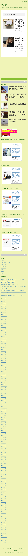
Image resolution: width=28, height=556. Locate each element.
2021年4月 (3, 419)
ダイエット (3, 266)
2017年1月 (3, 513)
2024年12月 (4, 338)
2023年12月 (4, 360)
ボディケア (19, 50)
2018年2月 (3, 489)
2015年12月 (4, 537)
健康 (2, 269)
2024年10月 (4, 341)
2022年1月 (3, 402)
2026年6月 (3, 305)
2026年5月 (3, 306)
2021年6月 (3, 415)
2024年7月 (3, 347)
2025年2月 (3, 334)
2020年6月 (3, 437)
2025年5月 (3, 328)
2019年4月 (3, 463)
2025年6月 (3, 327)
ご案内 (2, 260)
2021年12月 (4, 404)
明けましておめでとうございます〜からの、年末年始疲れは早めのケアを (19, 24)
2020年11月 (3, 428)
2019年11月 (3, 450)
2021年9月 (3, 410)
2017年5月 (3, 505)
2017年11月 (3, 494)
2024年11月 (3, 340)
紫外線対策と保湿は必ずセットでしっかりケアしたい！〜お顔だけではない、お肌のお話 (17, 88)
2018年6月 (3, 481)
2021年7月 (3, 413)
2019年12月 (4, 448)
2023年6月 (3, 371)
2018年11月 (3, 472)
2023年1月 (3, 380)
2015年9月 (3, 542)
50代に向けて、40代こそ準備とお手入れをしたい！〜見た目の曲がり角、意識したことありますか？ (18, 96)
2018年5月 (3, 483)
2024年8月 (3, 345)
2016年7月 (3, 524)
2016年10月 (4, 518)
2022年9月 (3, 387)
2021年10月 (4, 408)
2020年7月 (3, 435)
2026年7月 (3, 303)
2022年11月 (3, 384)
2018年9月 (3, 476)
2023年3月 (3, 376)
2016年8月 (3, 522)
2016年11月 (3, 516)
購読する (5, 79)
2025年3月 (3, 332)
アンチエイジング (20, 31)
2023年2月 (3, 378)
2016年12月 (4, 514)
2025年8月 (3, 323)
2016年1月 (3, 535)
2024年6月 (3, 349)
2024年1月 (3, 358)
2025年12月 (4, 316)
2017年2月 (3, 511)
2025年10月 (4, 319)
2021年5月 (3, 417)
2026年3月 (3, 310)
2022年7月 (3, 391)
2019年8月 (3, 456)
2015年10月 (4, 540)
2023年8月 (3, 367)
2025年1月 (3, 336)
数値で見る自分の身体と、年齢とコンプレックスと (12, 295)
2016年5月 (3, 527)
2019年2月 (3, 467)
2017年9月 (3, 498)
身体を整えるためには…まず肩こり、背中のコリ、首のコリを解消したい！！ (19, 42)
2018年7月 (3, 479)
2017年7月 (3, 502)
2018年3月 (3, 487)
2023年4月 (3, 375)
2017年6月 (3, 503)
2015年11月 (3, 538)
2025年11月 (3, 317)
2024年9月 (3, 343)
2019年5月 (3, 461)
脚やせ (2, 271)
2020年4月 (3, 441)
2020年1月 (3, 446)
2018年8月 (3, 478)
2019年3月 (3, 465)
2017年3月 (3, 509)
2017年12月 (4, 492)
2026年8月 (3, 301)
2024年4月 (3, 352)
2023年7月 (3, 369)
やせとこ (4, 5)
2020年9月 (3, 432)
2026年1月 (3, 314)
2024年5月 (3, 351)
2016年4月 (3, 529)
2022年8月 (3, 389)
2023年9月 (3, 365)
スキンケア (3, 264)
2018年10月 (4, 474)
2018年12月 (4, 470)
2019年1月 (3, 468)
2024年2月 (3, 356)
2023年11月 (3, 362)
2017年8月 (3, 500)
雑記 (2, 273)
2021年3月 (3, 421)
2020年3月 (3, 443)
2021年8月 (3, 411)
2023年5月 (3, 373)
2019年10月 (4, 452)
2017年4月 (3, 507)
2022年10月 (4, 386)
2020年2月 (3, 444)
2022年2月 (3, 400)
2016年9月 (3, 520)
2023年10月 (4, 363)
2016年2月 (3, 533)
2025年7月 (3, 325)
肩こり (16, 51)
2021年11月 (3, 406)
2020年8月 (3, 433)
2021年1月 (3, 424)
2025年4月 (3, 330)
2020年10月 (4, 430)
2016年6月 (3, 526)
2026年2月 (3, 312)
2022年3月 (3, 398)
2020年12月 (4, 426)
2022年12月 (4, 382)
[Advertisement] (12, 67)
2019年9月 (3, 454)
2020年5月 (3, 439)
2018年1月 (3, 491)
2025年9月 (3, 321)
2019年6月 (3, 459)
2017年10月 (4, 496)
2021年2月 (3, 422)
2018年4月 (3, 485)
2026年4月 (3, 308)
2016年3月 (3, 531)
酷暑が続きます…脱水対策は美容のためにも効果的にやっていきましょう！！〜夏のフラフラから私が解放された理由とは (13, 292)
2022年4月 (3, 397)
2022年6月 (3, 393)
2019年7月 (3, 457)
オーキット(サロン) (5, 262)
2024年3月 (3, 354)
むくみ (22, 50)
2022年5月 (3, 395)
